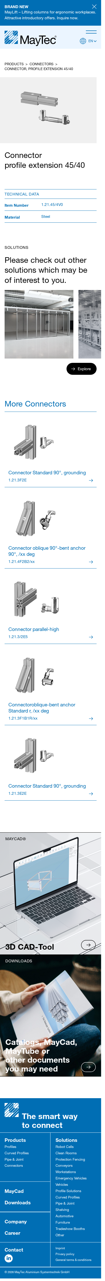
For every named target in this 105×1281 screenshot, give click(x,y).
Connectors (42, 64)
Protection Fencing (70, 1160)
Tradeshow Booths (70, 1229)
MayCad (14, 1191)
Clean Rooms (66, 1153)
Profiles (10, 1147)
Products (14, 64)
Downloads (18, 1202)
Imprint (60, 1248)
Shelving (62, 1210)
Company (16, 1221)
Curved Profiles (17, 1153)
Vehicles (62, 1185)
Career (12, 1233)
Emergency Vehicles (71, 1178)
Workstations (66, 1172)
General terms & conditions (73, 1260)
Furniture (63, 1223)
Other (60, 1235)
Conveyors (64, 1166)
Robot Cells (65, 1147)
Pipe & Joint (14, 1160)
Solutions (66, 1140)
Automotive (64, 1216)
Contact (14, 1250)
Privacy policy (65, 1254)
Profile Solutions (68, 1191)
